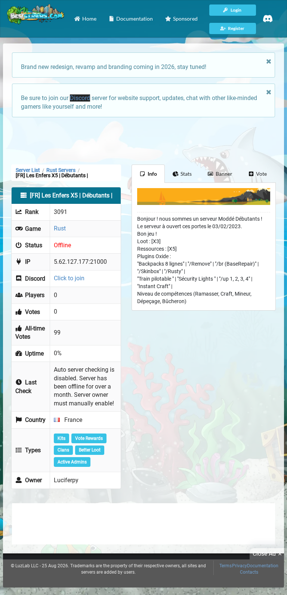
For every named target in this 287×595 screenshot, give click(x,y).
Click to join (69, 278)
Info (152, 173)
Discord (80, 98)
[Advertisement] (143, 140)
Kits (61, 438)
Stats (186, 173)
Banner (224, 173)
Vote (261, 173)
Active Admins (72, 462)
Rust (60, 228)
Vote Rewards (89, 438)
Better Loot (90, 450)
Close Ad (264, 553)
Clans (63, 450)
